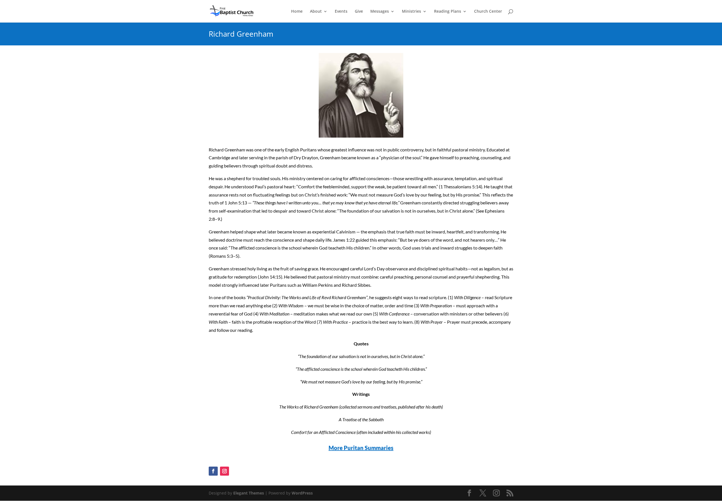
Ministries (411, 11)
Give (359, 11)
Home (297, 11)
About (316, 11)
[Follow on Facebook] (213, 471)
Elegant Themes (248, 493)
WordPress (302, 493)
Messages (379, 11)
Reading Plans (447, 11)
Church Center (488, 11)
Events (341, 11)
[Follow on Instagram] (224, 471)
